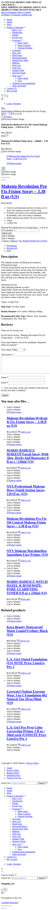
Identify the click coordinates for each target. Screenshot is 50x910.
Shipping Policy (14, 775)
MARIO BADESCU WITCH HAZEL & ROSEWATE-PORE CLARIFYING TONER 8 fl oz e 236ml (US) (27, 587)
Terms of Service (14, 778)
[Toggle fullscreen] (7, 177)
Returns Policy (13, 773)
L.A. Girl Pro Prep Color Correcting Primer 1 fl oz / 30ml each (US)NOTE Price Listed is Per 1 (26, 733)
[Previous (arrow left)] (2, 908)
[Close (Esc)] (2, 177)
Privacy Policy (32, 763)
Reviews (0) (12, 248)
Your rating (7, 349)
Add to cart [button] (25, 432)
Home (4, 111)
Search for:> (6, 783)
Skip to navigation (9, 12)
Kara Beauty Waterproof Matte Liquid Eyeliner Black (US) (27, 630)
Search (41, 783)
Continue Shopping (9, 902)
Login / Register (14, 103)
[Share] (4, 177)
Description (12, 245)
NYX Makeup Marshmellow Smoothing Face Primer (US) (27, 552)
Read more (25, 599)
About (9, 768)
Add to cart (6, 233)
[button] (8, 236)
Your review (7, 354)
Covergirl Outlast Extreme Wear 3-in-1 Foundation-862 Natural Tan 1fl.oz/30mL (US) (27, 697)
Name (4, 377)
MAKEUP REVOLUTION (34, 241)
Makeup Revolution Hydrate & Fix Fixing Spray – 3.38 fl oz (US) (27, 421)
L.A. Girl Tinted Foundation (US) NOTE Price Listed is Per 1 (27, 663)
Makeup (10, 111)
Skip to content (24, 12)
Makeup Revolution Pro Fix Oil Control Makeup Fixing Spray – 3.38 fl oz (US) (27, 522)
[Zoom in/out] (9, 177)
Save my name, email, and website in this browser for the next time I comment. (24, 389)
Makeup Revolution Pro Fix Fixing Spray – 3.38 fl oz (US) (24, 191)
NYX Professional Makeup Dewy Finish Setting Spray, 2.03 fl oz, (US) (26, 490)
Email (4, 382)
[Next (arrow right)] (5, 908)
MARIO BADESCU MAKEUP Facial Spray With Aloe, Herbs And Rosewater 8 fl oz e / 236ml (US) (28, 456)
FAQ (9, 250)
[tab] (28, 245)
